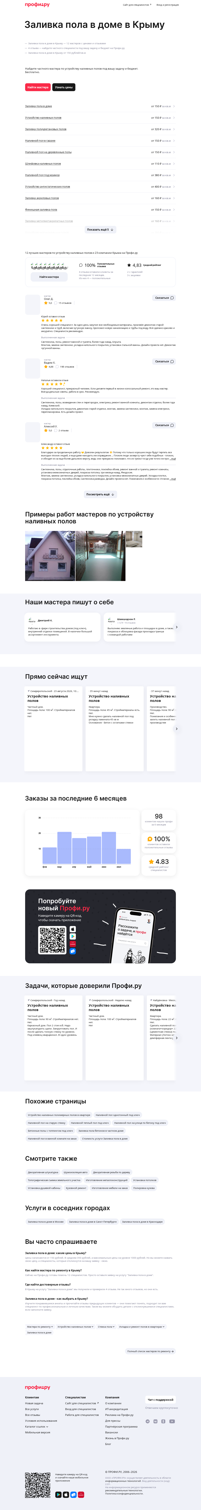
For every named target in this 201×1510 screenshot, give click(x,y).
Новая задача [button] (34, 1403)
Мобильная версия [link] (37, 1432)
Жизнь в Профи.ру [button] (117, 1438)
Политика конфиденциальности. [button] (124, 1493)
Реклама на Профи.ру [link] (119, 1415)
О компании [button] (113, 1403)
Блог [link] (108, 1444)
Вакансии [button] (111, 1432)
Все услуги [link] (32, 1409)
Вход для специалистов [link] (80, 1409)
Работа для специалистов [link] (82, 1415)
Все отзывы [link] (32, 1415)
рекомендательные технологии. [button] (124, 1490)
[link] (38, 87)
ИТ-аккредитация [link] (116, 1409)
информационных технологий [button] (123, 1480)
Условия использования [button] (41, 1420)
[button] (164, 298)
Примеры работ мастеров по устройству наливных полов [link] (89, 517)
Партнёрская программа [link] (121, 1426)
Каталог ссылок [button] (35, 1426)
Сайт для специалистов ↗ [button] (82, 1403)
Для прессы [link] (112, 1420)
